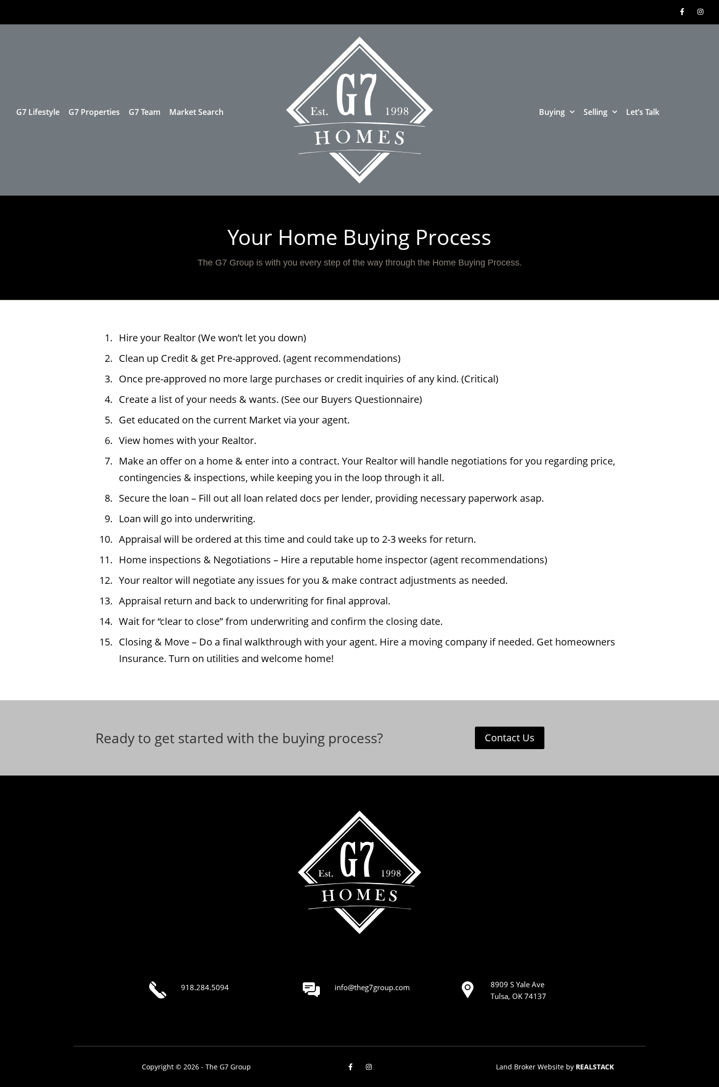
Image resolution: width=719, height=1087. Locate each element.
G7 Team (144, 112)
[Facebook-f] (682, 12)
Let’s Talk (642, 112)
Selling (595, 112)
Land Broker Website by (555, 1066)
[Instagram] (700, 12)
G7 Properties (94, 112)
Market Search (196, 112)
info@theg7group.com (372, 987)
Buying (552, 112)
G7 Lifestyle (38, 112)
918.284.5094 (205, 987)
